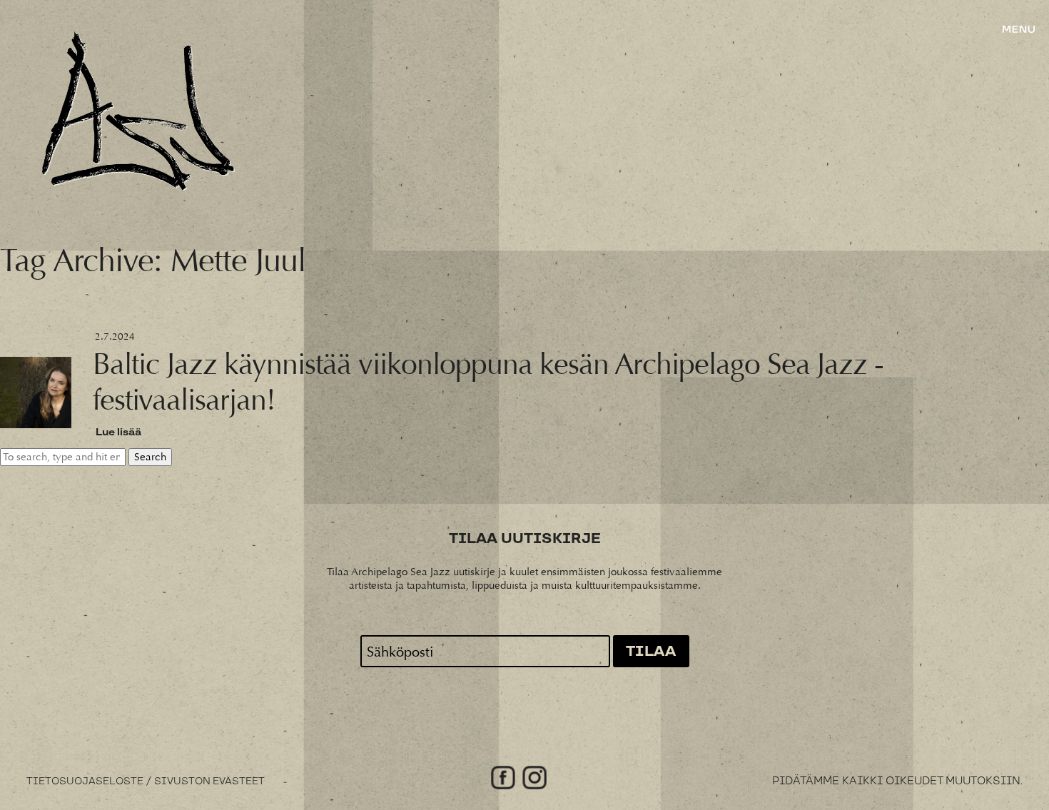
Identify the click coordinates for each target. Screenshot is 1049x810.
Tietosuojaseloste (84, 781)
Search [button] (150, 457)
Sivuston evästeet (209, 781)
